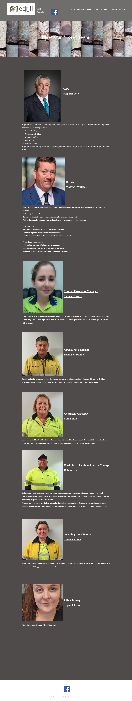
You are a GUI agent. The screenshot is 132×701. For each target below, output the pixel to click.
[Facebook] (54, 12)
